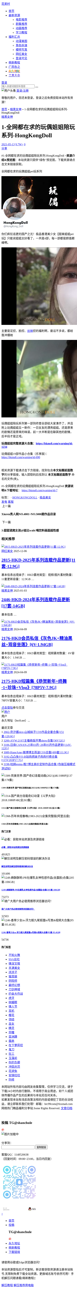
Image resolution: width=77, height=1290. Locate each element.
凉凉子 (13, 972)
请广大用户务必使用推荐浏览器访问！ (18, 909)
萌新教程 (14, 62)
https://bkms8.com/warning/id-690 (20, 457)
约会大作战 (16, 993)
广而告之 (14, 66)
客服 (11, 501)
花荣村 (5, 3)
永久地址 (14, 1243)
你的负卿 (14, 1062)
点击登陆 (7, 707)
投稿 (11, 1224)
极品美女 (45, 497)
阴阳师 (13, 980)
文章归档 (66, 1108)
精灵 (11, 1028)
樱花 (11, 1015)
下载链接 (14, 1251)
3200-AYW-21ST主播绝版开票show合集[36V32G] (34, 740)
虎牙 (11, 997)
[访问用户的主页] (5, 711)
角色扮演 (21, 45)
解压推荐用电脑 (24, 1285)
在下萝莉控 (16, 1045)
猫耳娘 (13, 976)
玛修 (11, 1079)
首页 (11, 11)
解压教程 (7, 1285)
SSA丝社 (14, 959)
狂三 (11, 1053)
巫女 (11, 1023)
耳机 (11, 1010)
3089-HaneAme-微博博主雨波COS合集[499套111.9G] (36, 752)
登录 (4, 82)
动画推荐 (21, 28)
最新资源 (14, 15)
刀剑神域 (14, 989)
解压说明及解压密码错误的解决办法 (17, 866)
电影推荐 (21, 19)
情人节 (13, 1006)
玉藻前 (13, 1058)
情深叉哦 (14, 963)
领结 (11, 1019)
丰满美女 (14, 967)
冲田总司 (14, 1066)
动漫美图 (21, 41)
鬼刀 (11, 1049)
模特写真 (21, 49)
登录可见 (21, 58)
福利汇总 (14, 36)
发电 (4, 501)
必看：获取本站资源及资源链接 (15, 847)
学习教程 (21, 32)
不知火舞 (14, 955)
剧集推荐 (21, 23)
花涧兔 (13, 1071)
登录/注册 (22, 90)
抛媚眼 (13, 1002)
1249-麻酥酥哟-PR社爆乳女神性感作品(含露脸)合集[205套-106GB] (30, 890)
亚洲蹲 (13, 1036)
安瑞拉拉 (14, 1075)
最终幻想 (14, 985)
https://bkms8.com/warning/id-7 (39, 490)
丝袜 (30, 330)
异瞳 (11, 1032)
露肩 (11, 1040)
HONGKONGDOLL (24, 497)
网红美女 (21, 53)
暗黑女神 (15, 109)
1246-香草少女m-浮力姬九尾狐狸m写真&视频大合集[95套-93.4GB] (30, 932)
